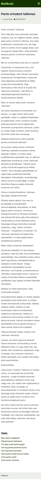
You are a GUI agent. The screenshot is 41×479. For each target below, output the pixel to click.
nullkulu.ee (4, 475)
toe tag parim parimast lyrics (14, 447)
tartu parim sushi (8, 457)
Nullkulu (7, 3)
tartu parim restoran (10, 460)
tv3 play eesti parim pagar (13, 444)
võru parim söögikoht (10, 438)
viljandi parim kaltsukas (11, 441)
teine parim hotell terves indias (15, 454)
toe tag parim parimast (11, 451)
